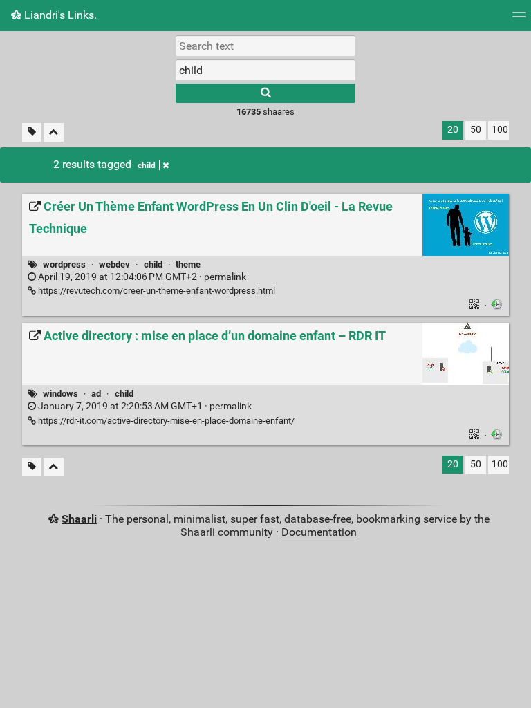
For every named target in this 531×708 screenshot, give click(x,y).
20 (452, 130)
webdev (114, 264)
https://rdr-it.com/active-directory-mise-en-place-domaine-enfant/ (165, 421)
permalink (141, 277)
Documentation (319, 532)
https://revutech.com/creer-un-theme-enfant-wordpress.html (155, 291)
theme (188, 264)
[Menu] (519, 19)
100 (500, 130)
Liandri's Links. (59, 14)
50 (475, 130)
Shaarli (79, 518)
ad (96, 394)
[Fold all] (54, 132)
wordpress (64, 264)
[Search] (265, 93)
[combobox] (265, 69)
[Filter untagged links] (31, 132)
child (147, 165)
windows (60, 394)
